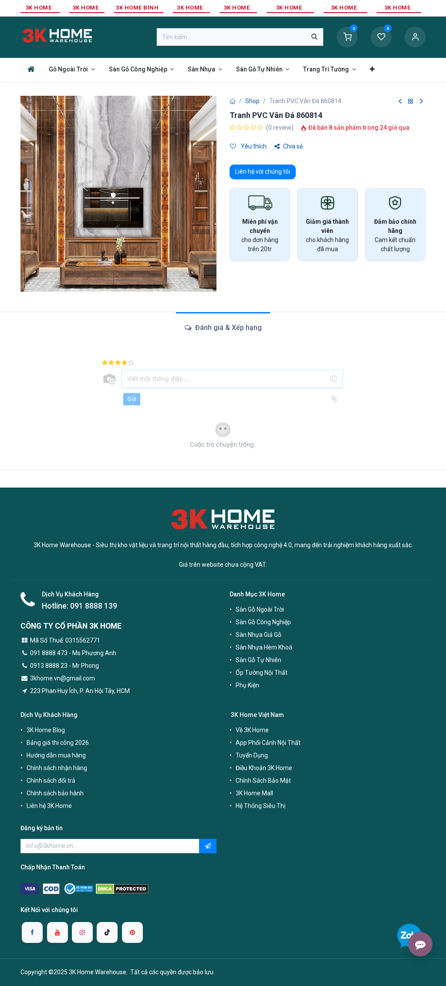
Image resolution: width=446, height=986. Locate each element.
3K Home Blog (46, 730)
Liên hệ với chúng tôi (262, 171)
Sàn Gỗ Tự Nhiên (258, 659)
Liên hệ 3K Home (49, 805)
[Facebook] (32, 932)
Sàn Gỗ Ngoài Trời (260, 609)
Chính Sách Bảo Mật (263, 780)
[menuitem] (31, 69)
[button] (207, 846)
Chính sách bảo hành (55, 793)
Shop (252, 101)
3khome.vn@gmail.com (62, 678)
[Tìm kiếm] (314, 37)
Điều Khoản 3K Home (264, 767)
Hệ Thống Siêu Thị (260, 805)
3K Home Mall (254, 793)
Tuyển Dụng (252, 755)
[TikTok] (107, 932)
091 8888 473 (49, 652)
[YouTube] (57, 932)
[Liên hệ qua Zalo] (409, 935)
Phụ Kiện (247, 685)
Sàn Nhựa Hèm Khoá (264, 647)
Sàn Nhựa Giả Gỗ (258, 634)
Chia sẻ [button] (293, 146)
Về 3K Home (252, 730)
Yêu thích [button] (253, 146)
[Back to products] (410, 101)
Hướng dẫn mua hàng (56, 755)
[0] (347, 36)
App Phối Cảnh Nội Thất (268, 742)
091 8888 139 (93, 606)
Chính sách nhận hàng (57, 767)
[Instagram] (82, 932)
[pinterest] (132, 932)
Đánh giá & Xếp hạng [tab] (227, 327)
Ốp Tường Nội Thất (261, 672)
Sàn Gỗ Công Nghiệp (263, 622)
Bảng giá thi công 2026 (58, 742)
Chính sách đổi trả (51, 780)
